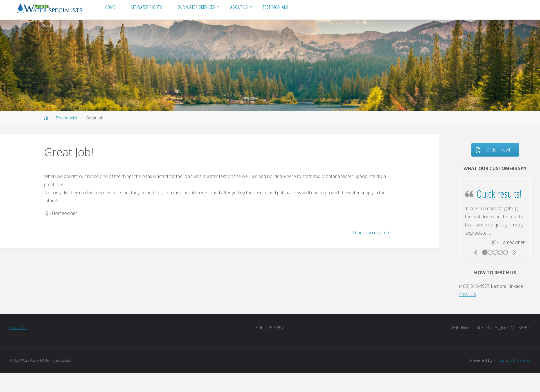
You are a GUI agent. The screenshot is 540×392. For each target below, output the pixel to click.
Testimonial (66, 118)
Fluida (498, 354)
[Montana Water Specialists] (51, 8)
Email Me (18, 321)
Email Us (467, 288)
